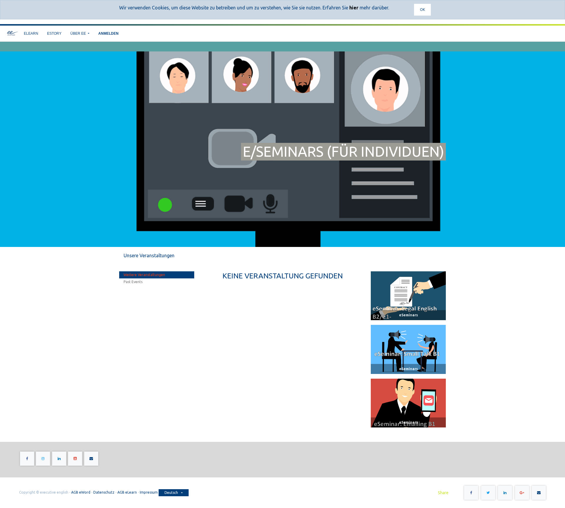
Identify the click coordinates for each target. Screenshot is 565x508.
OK (422, 9)
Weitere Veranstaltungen (144, 275)
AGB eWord (80, 492)
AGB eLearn (127, 492)
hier (353, 7)
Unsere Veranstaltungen (149, 255)
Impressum (149, 492)
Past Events (133, 282)
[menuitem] (31, 34)
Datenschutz (103, 492)
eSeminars (408, 315)
